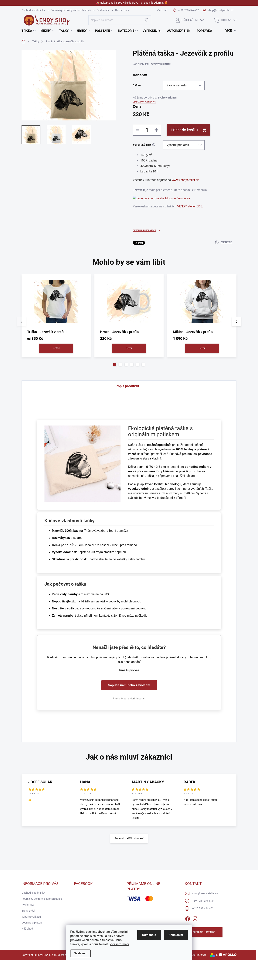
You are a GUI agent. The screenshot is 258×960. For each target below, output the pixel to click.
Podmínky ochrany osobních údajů (71, 10)
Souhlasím (176, 935)
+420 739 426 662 (203, 901)
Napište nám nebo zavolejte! (129, 685)
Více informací (119, 944)
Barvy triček (122, 10)
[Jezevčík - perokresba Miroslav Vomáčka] (161, 198)
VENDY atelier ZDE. (190, 206)
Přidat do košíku (184, 130)
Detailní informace (144, 230)
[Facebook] (187, 918)
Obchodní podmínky (33, 10)
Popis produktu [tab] (127, 386)
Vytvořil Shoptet (198, 954)
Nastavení (80, 953)
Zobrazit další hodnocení (129, 838)
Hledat (146, 20)
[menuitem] (29, 30)
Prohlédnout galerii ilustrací (129, 698)
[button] (115, 364)
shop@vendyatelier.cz (205, 893)
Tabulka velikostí (31, 916)
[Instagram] (195, 918)
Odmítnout (149, 935)
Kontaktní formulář (203, 931)
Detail (56, 348)
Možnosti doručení (144, 102)
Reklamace (103, 10)
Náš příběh (28, 928)
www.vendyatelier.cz (185, 180)
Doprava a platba (32, 922)
